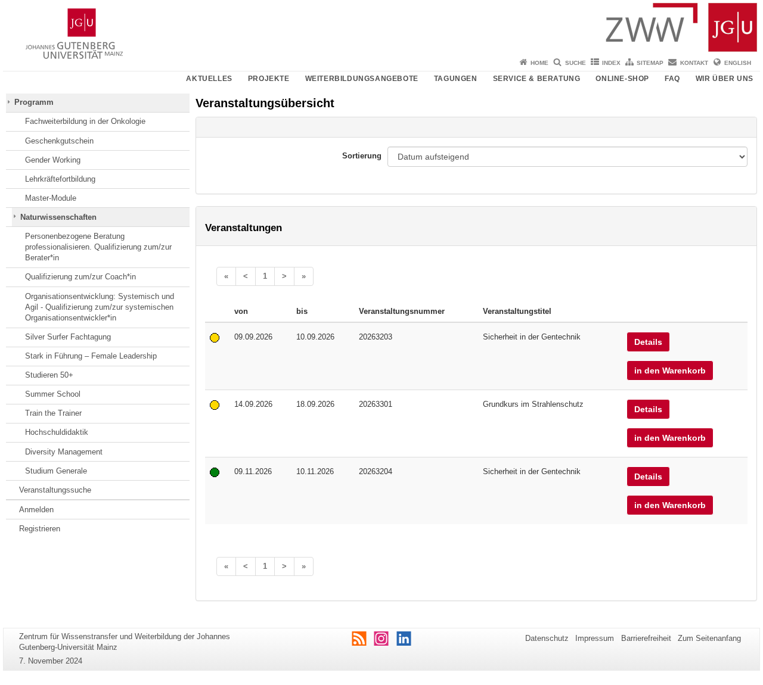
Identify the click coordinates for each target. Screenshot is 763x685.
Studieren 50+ (49, 374)
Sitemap (650, 63)
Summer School (52, 394)
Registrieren (39, 528)
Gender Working (52, 159)
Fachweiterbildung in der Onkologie (85, 121)
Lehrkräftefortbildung (60, 179)
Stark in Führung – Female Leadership (91, 355)
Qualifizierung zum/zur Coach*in (80, 276)
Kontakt (694, 63)
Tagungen (455, 78)
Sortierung (362, 155)
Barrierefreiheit (646, 638)
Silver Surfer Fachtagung (68, 336)
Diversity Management (64, 451)
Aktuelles (209, 78)
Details (648, 342)
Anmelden (36, 509)
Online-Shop (622, 78)
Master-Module (50, 198)
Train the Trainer (53, 413)
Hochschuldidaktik (56, 432)
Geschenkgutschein (59, 140)
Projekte (269, 78)
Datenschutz (547, 638)
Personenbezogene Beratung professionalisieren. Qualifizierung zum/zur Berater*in (98, 247)
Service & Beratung (537, 78)
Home (539, 63)
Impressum (594, 638)
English (737, 63)
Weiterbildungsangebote (361, 78)
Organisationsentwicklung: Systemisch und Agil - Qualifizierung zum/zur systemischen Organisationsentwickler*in (99, 307)
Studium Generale (56, 470)
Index (611, 63)
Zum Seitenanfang (709, 638)
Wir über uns (724, 78)
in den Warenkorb (670, 370)
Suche (575, 63)
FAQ (672, 78)
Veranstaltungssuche (55, 489)
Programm (34, 102)
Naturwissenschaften (58, 217)
